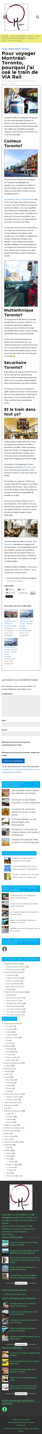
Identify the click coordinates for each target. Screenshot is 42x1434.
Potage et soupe (10, 1125)
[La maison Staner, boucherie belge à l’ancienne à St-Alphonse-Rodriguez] (5, 1276)
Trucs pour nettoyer (13, 1015)
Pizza (6, 1108)
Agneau (9, 1153)
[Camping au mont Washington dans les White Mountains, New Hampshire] (5, 1251)
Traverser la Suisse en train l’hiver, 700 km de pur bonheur (26, 623)
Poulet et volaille (12, 1164)
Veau (8, 1173)
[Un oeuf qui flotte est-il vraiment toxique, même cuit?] (5, 1362)
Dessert (7, 1077)
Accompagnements (11, 1023)
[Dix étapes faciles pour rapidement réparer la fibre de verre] (5, 896)
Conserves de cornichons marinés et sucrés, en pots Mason (23, 812)
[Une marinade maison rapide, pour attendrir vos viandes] (5, 1370)
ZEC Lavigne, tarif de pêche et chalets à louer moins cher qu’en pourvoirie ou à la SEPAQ (25, 1260)
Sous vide (7, 1139)
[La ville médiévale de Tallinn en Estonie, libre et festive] (11, 614)
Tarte (8, 1091)
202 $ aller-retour (29, 467)
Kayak (13, 185)
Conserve (10, 1026)
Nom (4, 720)
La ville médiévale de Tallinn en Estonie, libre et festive (10, 623)
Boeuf (8, 1156)
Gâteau (9, 1085)
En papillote (10, 1052)
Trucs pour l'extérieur (14, 1009)
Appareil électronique (14, 998)
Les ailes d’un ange (15, 581)
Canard (11, 1167)
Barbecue (7, 1046)
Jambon (12, 1162)
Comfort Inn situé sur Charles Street (20, 199)
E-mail (5, 730)
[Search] (37, 17)
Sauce (8, 1043)
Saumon (9, 1122)
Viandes (7, 1150)
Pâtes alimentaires (11, 1102)
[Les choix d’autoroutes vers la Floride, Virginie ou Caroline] (5, 1243)
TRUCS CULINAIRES (12, 1142)
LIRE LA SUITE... (8, 1234)
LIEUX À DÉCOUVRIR (12, 972)
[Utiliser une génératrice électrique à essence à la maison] (5, 921)
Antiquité (9, 995)
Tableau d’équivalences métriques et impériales (21, 1422)
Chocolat (9, 1083)
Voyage (25, 49)
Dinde (11, 1170)
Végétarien (8, 1145)
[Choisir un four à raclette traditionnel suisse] (5, 1378)
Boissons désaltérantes (12, 1063)
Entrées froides (12, 1100)
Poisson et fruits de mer (13, 1111)
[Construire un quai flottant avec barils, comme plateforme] (5, 904)
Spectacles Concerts (14, 986)
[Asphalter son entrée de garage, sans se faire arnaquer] (5, 929)
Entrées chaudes (12, 1097)
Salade (6, 1133)
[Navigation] (5, 17)
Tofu (8, 1148)
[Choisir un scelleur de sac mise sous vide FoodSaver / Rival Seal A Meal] (5, 1387)
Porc (8, 1159)
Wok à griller (11, 1060)
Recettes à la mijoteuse (12, 1128)
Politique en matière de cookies (21, 1419)
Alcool (8, 1066)
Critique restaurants (13, 978)
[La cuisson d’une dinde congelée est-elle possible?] (5, 1354)
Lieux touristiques (11, 49)
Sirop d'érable (9, 1136)
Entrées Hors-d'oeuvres (13, 1094)
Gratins (9, 1032)
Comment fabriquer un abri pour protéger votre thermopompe (23, 822)
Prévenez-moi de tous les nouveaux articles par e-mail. (21, 753)
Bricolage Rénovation (14, 1003)
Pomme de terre (12, 1038)
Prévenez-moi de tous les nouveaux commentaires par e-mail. (16, 743)
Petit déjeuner (9, 1105)
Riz (7, 1040)
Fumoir (9, 1054)
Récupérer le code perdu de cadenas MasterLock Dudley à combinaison (25, 832)
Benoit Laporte (9, 84)
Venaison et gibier (13, 1176)
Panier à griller (11, 1057)
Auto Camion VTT (13, 1000)
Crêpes (6, 1074)
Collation (7, 1071)
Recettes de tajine (10, 1131)
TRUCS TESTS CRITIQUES (14, 992)
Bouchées (10, 1080)
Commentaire (7, 694)
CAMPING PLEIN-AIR (12, 964)
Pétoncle (9, 1119)
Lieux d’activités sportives (15, 967)
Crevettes (10, 1116)
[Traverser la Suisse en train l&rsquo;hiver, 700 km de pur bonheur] (26, 614)
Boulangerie (8, 1069)
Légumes (9, 1035)
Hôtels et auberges (13, 981)
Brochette (10, 1049)
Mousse (9, 1088)
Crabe (8, 1114)
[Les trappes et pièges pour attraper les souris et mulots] (5, 913)
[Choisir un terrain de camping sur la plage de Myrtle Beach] (5, 1268)
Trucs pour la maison (14, 1012)
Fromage (9, 1029)
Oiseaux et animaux (13, 969)
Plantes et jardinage (13, 1006)
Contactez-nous (21, 1425)
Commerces (10, 975)
